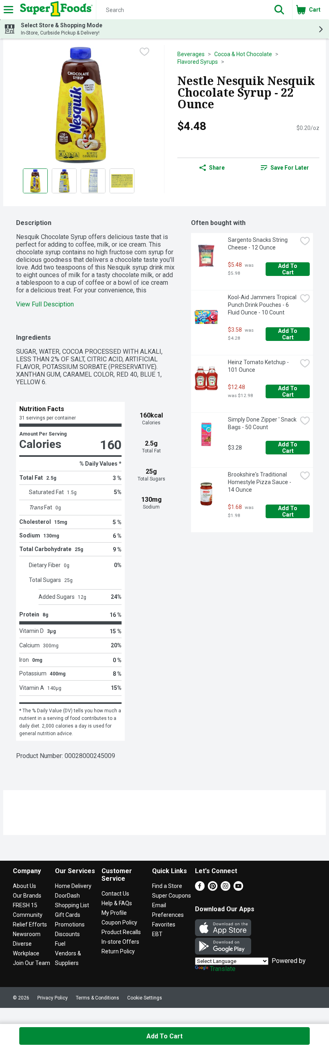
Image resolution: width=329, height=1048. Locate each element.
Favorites (163, 924)
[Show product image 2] (64, 180)
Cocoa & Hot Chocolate (243, 54)
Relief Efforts (30, 924)
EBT (157, 934)
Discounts (67, 934)
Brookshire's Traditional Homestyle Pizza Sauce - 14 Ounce (260, 482)
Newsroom (27, 934)
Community (28, 915)
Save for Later (289, 167)
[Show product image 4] (122, 180)
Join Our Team (31, 963)
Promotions (70, 924)
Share (217, 167)
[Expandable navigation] (8, 9)
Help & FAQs (117, 903)
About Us (24, 886)
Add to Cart (288, 269)
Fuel (60, 944)
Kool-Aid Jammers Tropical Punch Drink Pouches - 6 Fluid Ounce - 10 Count (262, 305)
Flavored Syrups (197, 62)
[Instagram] (225, 888)
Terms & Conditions (97, 998)
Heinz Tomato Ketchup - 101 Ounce (259, 366)
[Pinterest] (212, 888)
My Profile (114, 913)
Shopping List (72, 905)
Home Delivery (73, 886)
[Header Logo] (55, 9)
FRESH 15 (25, 905)
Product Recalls (121, 932)
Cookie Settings (144, 998)
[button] (279, 9)
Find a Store (167, 886)
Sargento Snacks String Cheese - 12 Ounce (258, 244)
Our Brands (27, 895)
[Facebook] (200, 888)
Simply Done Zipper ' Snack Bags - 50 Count (262, 423)
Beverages (191, 54)
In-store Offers (120, 942)
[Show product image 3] (93, 180)
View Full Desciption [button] (45, 304)
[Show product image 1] (35, 180)
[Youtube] (238, 888)
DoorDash (67, 895)
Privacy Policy (52, 998)
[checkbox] (144, 52)
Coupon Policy (119, 922)
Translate (223, 969)
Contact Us (115, 893)
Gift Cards (67, 915)
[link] (285, 167)
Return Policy (118, 951)
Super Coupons (171, 895)
